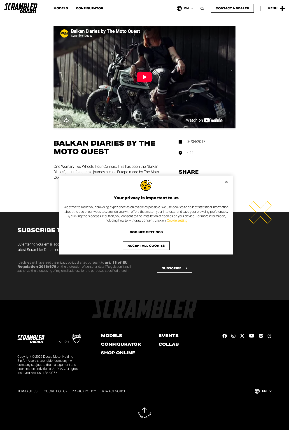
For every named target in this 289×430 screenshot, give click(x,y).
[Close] (226, 182)
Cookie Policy (55, 391)
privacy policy (66, 262)
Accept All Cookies (146, 245)
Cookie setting (177, 220)
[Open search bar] (202, 8)
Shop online (118, 353)
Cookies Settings (146, 232)
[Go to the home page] (20, 8)
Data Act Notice (113, 391)
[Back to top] (144, 412)
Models (61, 8)
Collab (168, 344)
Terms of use (28, 391)
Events (168, 336)
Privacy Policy (84, 391)
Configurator (89, 8)
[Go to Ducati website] (76, 338)
